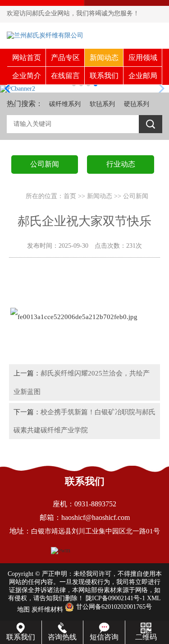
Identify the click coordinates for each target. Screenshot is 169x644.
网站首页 (26, 57)
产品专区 (65, 57)
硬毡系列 (136, 104)
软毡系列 (102, 104)
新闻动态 (104, 57)
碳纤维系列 (65, 104)
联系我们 (104, 75)
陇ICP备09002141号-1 (115, 598)
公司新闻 (135, 196)
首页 (70, 196)
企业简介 (26, 75)
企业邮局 (142, 75)
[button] (11, 88)
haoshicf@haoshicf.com (95, 517)
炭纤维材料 (47, 609)
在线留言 (65, 75)
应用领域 (142, 57)
